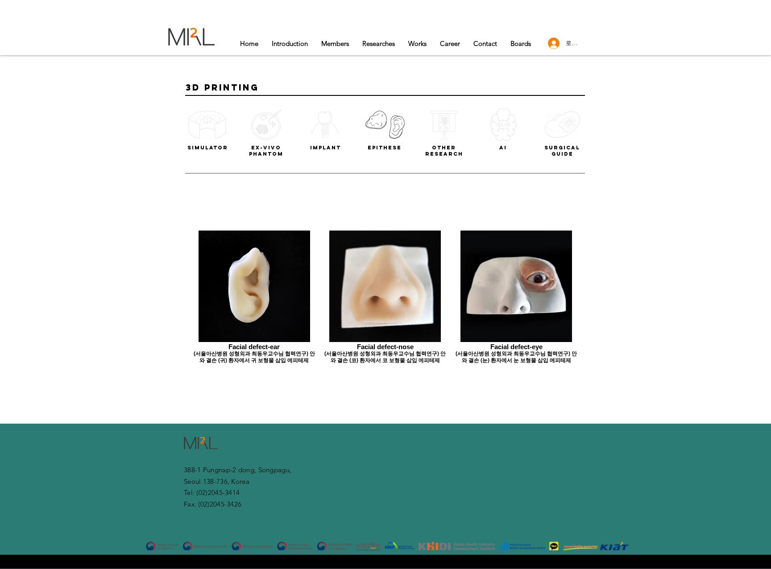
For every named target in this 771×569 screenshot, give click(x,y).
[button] (417, 43)
